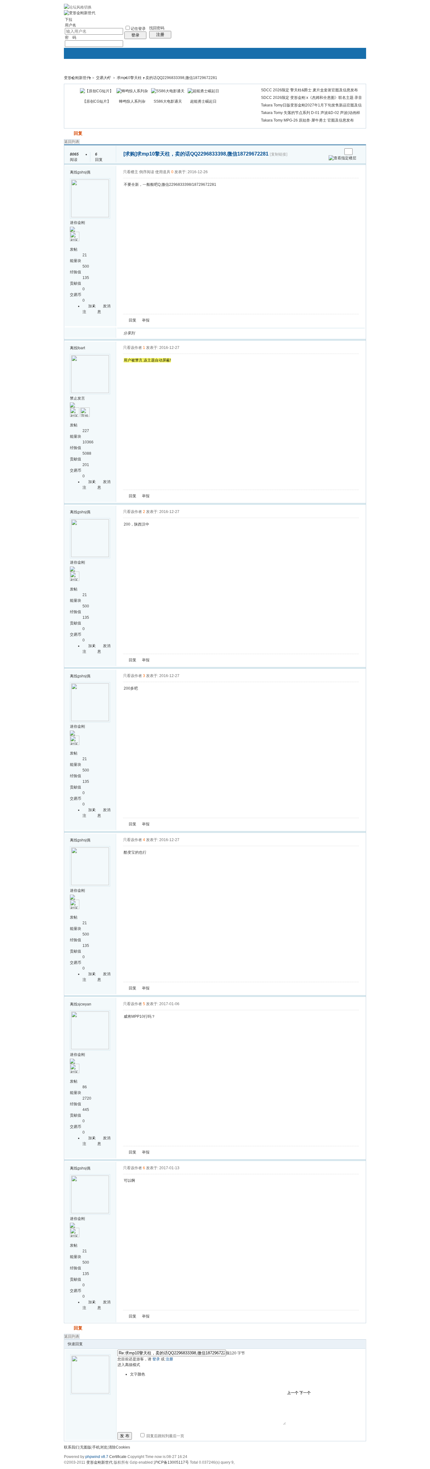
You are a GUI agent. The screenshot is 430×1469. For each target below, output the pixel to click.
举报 (146, 320)
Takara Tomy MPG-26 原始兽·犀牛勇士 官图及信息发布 (307, 120)
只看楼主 (130, 172)
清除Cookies (119, 1447)
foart (81, 348)
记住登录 (138, 28)
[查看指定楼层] (342, 158)
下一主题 (337, 151)
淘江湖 (145, 333)
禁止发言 (77, 398)
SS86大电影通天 (168, 101)
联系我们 (71, 1447)
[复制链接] (278, 154)
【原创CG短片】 (96, 101)
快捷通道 (349, 75)
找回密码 (156, 28)
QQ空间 (168, 333)
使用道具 (162, 172)
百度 (205, 333)
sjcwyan (84, 1004)
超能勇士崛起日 (203, 101)
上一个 (292, 1393)
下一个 (305, 1393)
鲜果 (213, 333)
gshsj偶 (83, 172)
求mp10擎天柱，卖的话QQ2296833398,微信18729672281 (167, 78)
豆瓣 (190, 333)
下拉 (68, 19)
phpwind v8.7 (96, 1457)
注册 (160, 34)
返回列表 (71, 141)
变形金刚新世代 (77, 78)
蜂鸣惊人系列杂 (132, 101)
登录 (135, 35)
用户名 (70, 25)
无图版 (85, 1447)
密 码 (70, 37)
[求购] (130, 154)
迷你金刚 (77, 222)
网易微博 (198, 333)
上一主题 (331, 151)
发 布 (124, 1435)
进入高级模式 (128, 1365)
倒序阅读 (146, 172)
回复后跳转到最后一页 (164, 1436)
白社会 (220, 333)
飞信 (228, 333)
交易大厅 (103, 78)
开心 (175, 333)
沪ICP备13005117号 (171, 1462)
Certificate (118, 1457)
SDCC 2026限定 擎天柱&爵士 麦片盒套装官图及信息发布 (309, 90)
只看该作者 (132, 347)
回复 (78, 133)
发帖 (68, 133)
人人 (183, 333)
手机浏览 (99, 1447)
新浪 (153, 333)
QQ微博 (160, 333)
